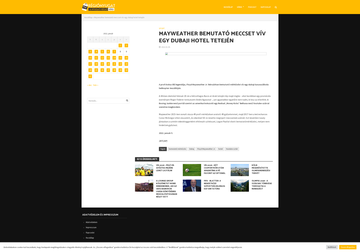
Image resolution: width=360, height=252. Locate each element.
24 (90, 70)
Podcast (252, 7)
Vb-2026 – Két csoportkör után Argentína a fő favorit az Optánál (214, 169)
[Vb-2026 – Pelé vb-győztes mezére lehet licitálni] (144, 169)
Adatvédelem (91, 222)
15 (120, 57)
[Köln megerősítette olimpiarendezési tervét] (240, 169)
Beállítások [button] (332, 247)
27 (108, 70)
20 (108, 64)
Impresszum (91, 227)
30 (126, 70)
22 (120, 64)
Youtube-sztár (232, 149)
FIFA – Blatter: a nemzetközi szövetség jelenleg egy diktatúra (214, 185)
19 (102, 64)
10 (90, 57)
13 (108, 57)
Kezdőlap (228, 7)
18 (96, 64)
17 (90, 64)
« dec (89, 85)
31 (90, 76)
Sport (162, 28)
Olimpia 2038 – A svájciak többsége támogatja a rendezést (262, 185)
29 (120, 70)
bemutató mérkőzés (177, 149)
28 (114, 70)
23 (126, 64)
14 (114, 57)
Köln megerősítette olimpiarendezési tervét (261, 169)
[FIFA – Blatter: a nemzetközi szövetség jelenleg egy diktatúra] (192, 185)
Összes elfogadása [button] (348, 247)
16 (126, 57)
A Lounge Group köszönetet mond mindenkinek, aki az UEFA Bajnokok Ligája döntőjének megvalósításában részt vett (166, 189)
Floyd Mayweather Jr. (206, 149)
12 (102, 57)
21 (114, 64)
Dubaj (191, 149)
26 (102, 70)
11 (96, 57)
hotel (220, 149)
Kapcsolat (266, 7)
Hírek (239, 7)
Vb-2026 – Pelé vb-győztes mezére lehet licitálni (165, 168)
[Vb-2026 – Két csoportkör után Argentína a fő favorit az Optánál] (192, 169)
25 (96, 70)
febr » (95, 85)
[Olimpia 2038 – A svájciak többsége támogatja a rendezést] (240, 185)
